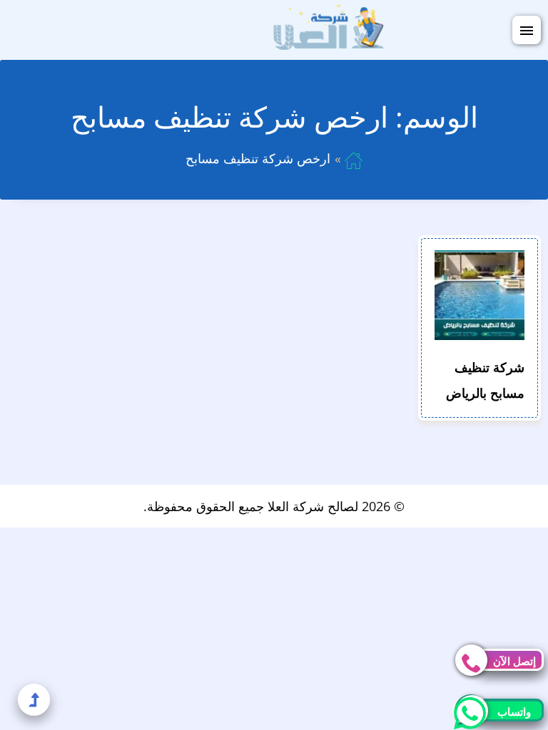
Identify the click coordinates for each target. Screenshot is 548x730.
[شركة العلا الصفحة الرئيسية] (329, 28)
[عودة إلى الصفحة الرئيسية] (353, 158)
